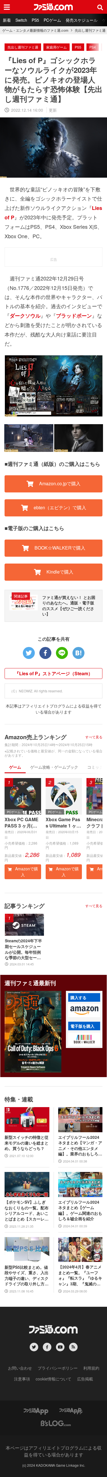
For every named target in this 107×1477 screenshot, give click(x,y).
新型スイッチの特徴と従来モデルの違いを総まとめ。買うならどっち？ (27, 1143)
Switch (21, 20)
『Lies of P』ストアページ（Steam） (54, 673)
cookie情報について (53, 1379)
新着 (7, 20)
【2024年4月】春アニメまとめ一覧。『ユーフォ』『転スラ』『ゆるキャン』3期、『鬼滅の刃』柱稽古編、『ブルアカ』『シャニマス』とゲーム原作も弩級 (80, 1275)
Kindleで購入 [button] (59, 571)
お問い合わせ (20, 1368)
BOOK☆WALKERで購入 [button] (59, 547)
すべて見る (93, 737)
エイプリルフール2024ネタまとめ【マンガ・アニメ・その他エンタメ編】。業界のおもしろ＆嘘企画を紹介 (80, 1146)
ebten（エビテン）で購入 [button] (59, 507)
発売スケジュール (82, 20)
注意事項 (22, 1379)
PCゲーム (52, 20)
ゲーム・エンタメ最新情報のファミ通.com (35, 30)
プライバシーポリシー (58, 1368)
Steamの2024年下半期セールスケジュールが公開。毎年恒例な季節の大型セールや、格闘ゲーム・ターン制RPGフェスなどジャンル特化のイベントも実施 (23, 949)
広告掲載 (85, 1379)
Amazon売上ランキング (35, 737)
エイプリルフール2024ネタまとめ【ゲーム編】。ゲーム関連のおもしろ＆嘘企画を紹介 (80, 1210)
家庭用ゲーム (56, 47)
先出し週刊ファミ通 (90, 30)
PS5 (35, 20)
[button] (84, 1010)
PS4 (92, 47)
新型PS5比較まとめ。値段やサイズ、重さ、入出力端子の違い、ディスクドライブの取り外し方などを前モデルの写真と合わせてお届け (27, 1275)
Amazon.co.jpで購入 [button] (59, 483)
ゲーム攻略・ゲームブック (54, 767)
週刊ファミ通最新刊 (30, 983)
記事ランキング (25, 905)
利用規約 (91, 1368)
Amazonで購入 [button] (26, 871)
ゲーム (15, 767)
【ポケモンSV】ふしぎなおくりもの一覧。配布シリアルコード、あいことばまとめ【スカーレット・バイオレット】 (27, 1210)
